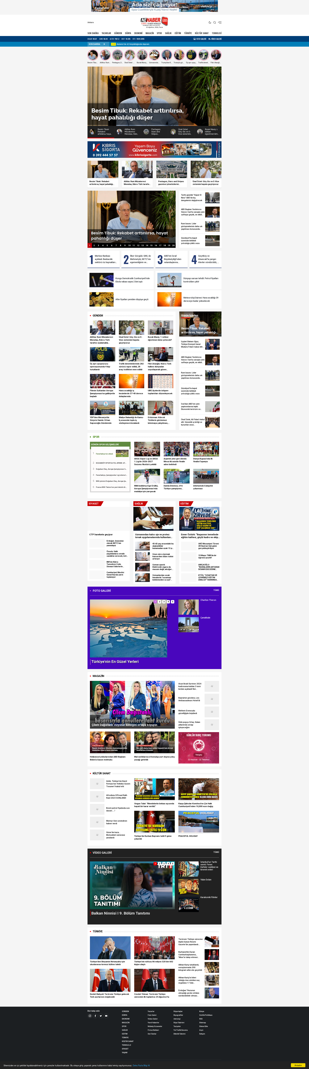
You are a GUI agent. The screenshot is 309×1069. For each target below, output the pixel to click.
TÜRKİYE (188, 33)
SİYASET (125, 1049)
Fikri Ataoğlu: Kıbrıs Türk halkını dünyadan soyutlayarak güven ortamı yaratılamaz (159, 366)
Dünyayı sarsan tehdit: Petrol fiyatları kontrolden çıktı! (200, 280)
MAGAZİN (150, 33)
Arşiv (201, 1030)
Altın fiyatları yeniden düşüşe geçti (132, 299)
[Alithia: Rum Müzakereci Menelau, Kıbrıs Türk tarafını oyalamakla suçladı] (102, 327)
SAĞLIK (168, 33)
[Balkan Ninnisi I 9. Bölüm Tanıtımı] (132, 885)
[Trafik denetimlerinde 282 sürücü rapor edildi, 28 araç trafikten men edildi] (131, 354)
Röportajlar (178, 1011)
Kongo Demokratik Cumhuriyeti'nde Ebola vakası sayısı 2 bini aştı (133, 280)
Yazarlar (151, 1011)
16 (156, 245)
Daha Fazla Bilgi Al (141, 1065)
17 (160, 245)
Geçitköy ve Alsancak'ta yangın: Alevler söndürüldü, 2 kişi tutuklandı (208, 259)
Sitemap (202, 1023)
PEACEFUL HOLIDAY (188, 836)
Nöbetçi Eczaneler (155, 1026)
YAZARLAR (106, 33)
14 (147, 245)
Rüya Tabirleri (179, 1023)
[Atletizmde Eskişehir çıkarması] (206, 476)
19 (169, 245)
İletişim (202, 1034)
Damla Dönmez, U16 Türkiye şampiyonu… (173, 487)
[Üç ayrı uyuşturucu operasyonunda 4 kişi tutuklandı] (102, 354)
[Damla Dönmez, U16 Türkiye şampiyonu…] (177, 476)
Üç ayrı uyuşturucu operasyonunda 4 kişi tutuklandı (100, 366)
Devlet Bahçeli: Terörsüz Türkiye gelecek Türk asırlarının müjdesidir (109, 995)
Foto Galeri (152, 1015)
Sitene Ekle (203, 1026)
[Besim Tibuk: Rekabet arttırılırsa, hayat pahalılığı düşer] (132, 217)
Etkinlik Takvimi (180, 1034)
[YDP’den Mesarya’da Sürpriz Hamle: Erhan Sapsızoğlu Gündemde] (102, 408)
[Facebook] (95, 1015)
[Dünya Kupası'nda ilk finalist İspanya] (206, 449)
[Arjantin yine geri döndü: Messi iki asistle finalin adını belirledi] (177, 449)
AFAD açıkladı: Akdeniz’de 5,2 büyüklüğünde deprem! (140, 44)
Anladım (298, 1065)
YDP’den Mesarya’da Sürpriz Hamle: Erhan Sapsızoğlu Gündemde (101, 420)
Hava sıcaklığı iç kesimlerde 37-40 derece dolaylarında (131, 393)
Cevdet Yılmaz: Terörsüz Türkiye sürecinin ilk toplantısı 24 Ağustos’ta (151, 995)
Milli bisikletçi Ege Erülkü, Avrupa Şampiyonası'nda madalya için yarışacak (146, 489)
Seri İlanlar (152, 1034)
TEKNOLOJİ (216, 33)
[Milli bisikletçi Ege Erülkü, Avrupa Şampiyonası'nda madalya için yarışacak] (147, 476)
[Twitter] (100, 1015)
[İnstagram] (90, 1015)
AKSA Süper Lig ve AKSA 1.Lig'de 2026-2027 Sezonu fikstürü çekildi (146, 461)
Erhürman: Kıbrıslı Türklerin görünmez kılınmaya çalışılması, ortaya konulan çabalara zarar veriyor (159, 420)
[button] (93, 630)
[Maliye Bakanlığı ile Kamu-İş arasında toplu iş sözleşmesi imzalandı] (131, 408)
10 (129, 245)
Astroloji (177, 1019)
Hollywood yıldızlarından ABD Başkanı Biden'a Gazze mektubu (108, 758)
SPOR (159, 33)
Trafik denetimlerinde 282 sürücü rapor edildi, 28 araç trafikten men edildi (131, 366)
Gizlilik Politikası (205, 1015)
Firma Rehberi (153, 1030)
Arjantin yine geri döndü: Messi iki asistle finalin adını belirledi (175, 461)
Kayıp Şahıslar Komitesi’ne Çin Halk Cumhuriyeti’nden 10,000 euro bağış (195, 805)
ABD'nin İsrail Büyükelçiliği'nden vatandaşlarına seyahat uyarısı (172, 259)
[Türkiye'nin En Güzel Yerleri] (128, 628)
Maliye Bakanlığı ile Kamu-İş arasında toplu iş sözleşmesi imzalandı (131, 420)
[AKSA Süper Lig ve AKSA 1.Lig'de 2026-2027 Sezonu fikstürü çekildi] (147, 449)
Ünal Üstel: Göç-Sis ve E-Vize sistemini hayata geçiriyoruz (130, 340)
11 (134, 245)
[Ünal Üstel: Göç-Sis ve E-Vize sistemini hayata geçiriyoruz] (131, 327)
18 (164, 245)
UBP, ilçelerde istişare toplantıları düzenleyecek (160, 392)
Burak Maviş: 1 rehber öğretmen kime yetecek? (160, 338)
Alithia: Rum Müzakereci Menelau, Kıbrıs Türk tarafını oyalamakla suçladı (101, 340)
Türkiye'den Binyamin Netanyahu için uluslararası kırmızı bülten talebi (107, 963)
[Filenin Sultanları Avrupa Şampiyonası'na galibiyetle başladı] (102, 381)
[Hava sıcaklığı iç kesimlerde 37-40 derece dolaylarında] (131, 381)
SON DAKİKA (93, 33)
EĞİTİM (178, 33)
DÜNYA (128, 33)
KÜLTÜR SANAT (202, 33)
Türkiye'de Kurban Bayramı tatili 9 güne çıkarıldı (153, 837)
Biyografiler (178, 1015)
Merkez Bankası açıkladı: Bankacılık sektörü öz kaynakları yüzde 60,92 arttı (105, 259)
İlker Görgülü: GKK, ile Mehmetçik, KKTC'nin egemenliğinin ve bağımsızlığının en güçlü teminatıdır (140, 259)
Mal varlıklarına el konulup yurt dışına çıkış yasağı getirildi (154, 758)
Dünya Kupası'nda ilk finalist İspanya (203, 460)
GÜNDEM (118, 33)
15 (151, 245)
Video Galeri (153, 1019)
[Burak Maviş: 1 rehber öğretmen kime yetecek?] (160, 327)
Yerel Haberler (153, 1023)
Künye (201, 1011)
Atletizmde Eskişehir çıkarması (203, 487)
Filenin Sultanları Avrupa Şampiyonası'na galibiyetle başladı (102, 393)
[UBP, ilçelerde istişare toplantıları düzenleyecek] (160, 381)
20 (173, 245)
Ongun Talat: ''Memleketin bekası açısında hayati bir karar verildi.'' (154, 805)
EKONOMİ (138, 33)
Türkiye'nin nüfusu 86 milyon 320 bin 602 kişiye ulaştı (153, 963)
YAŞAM (124, 1053)
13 (142, 245)
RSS (201, 1019)
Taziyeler (177, 1026)
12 (138, 245)
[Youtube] (106, 1015)
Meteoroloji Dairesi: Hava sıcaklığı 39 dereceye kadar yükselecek (200, 299)
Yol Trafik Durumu (181, 1030)
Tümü (216, 590)
